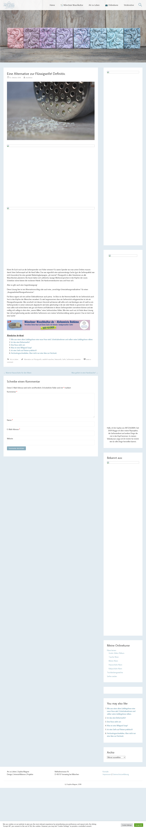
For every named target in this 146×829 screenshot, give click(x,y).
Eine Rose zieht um (18, 345)
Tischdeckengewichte (115, 672)
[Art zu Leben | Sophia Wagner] (9, 5)
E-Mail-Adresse (13, 429)
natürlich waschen (48, 359)
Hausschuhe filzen (115, 665)
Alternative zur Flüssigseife (33, 359)
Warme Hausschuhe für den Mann (17, 373)
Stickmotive (129, 5)
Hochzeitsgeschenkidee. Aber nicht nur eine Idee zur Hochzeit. (34, 353)
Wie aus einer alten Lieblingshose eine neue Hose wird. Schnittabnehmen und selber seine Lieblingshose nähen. (52, 339)
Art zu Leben (94, 5)
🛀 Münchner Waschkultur (72, 5)
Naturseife (58, 359)
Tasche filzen (114, 657)
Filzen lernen (111, 650)
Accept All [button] (139, 825)
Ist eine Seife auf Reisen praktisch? (24, 350)
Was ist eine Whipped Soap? (21, 347)
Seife (64, 359)
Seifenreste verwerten (73, 359)
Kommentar (12, 392)
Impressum (107, 774)
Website (10, 438)
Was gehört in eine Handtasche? (85, 373)
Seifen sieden (112, 676)
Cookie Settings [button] (127, 825)
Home (52, 5)
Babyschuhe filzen (115, 668)
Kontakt (106, 771)
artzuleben (29, 78)
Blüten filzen (113, 661)
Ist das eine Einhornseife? (20, 342)
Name (10, 420)
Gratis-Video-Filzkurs (116, 653)
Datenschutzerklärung (120, 774)
